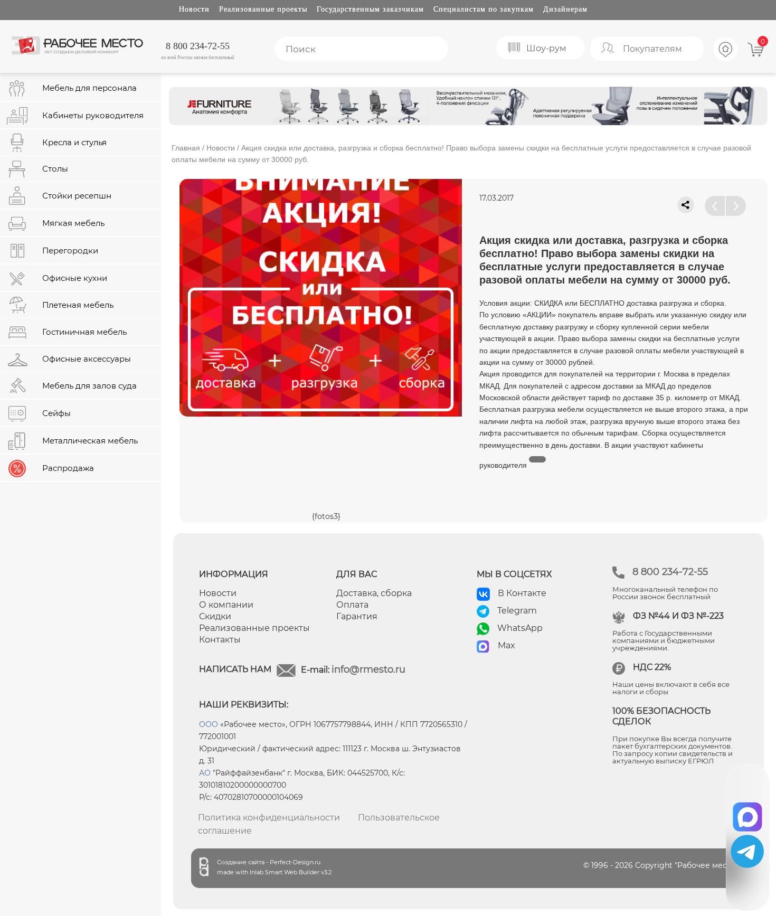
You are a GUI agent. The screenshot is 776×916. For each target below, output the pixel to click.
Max (506, 645)
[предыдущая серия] (714, 205)
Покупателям (652, 49)
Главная (186, 148)
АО (205, 773)
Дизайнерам (565, 9)
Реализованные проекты (263, 9)
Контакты (220, 640)
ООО (208, 724)
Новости (194, 9)
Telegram (517, 611)
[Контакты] (726, 59)
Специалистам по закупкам (483, 9)
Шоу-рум (546, 48)
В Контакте (522, 593)
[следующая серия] (735, 205)
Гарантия (356, 616)
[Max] (748, 813)
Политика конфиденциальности (269, 818)
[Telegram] (747, 851)
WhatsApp (520, 628)
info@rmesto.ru (368, 669)
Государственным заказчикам (370, 9)
